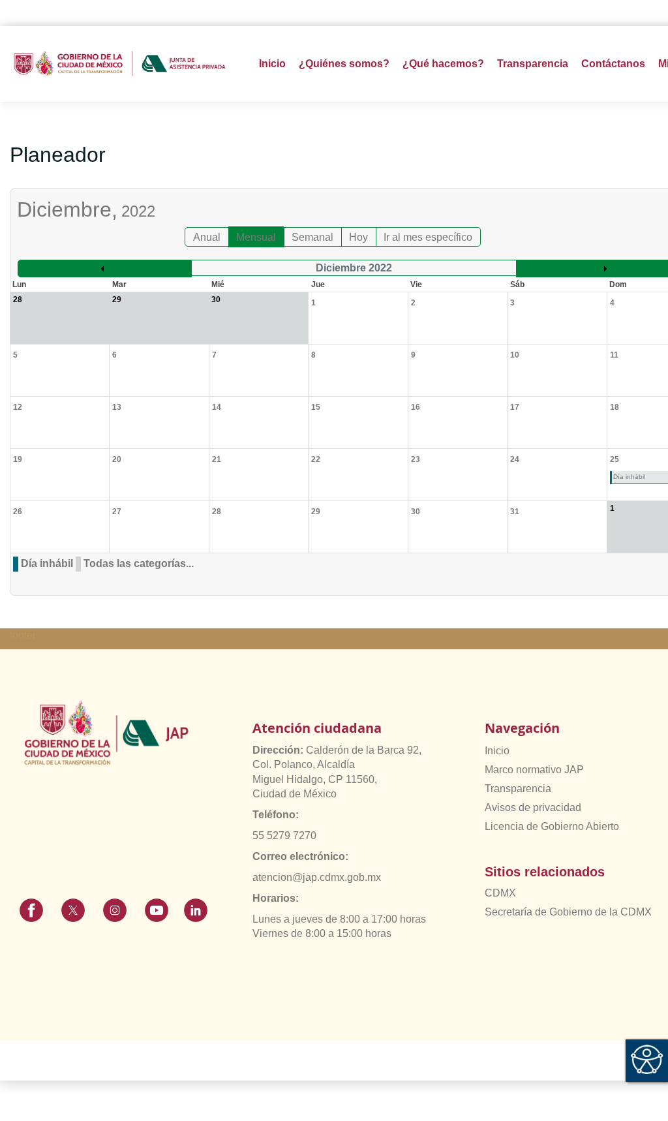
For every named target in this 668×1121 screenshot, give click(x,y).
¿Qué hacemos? (443, 63)
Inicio (272, 63)
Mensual (256, 237)
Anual (206, 237)
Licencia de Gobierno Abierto (552, 826)
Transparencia (518, 788)
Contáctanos (613, 63)
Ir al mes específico (428, 237)
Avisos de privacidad (533, 807)
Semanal (312, 237)
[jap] (120, 63)
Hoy (358, 237)
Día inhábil (47, 563)
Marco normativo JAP (534, 769)
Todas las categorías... (139, 563)
